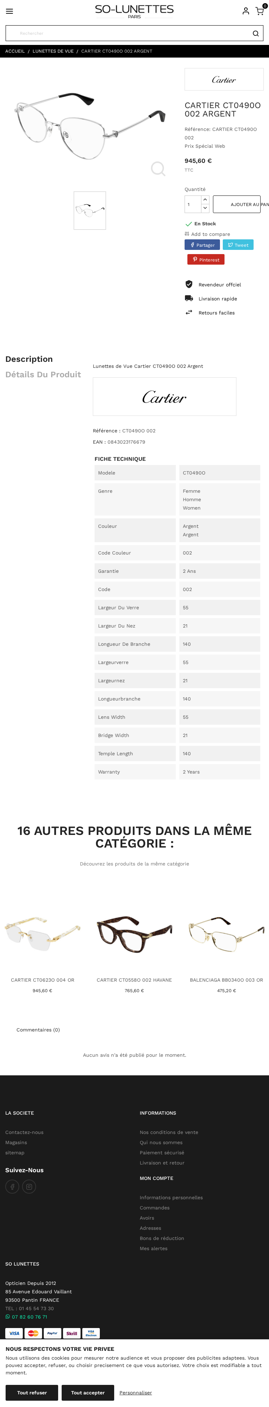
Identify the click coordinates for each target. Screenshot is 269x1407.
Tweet (241, 245)
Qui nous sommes (161, 1142)
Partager (205, 245)
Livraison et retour (162, 1163)
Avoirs (147, 1218)
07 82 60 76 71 (28, 1317)
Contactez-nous (24, 1132)
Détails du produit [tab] (43, 374)
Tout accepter (88, 1392)
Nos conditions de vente (169, 1132)
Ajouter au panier (246, 204)
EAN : (99, 442)
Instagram (29, 1187)
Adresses (150, 1228)
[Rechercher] (255, 33)
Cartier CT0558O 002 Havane (134, 980)
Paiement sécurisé (162, 1152)
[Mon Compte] (246, 11)
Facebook (12, 1187)
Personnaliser (135, 1392)
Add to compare (210, 234)
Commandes (155, 1207)
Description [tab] (29, 359)
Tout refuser (32, 1392)
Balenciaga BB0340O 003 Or (226, 980)
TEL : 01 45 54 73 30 (29, 1308)
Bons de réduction (162, 1238)
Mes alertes (153, 1248)
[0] (259, 11)
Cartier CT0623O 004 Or (42, 980)
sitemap (15, 1152)
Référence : (106, 430)
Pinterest (209, 260)
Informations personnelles (171, 1197)
